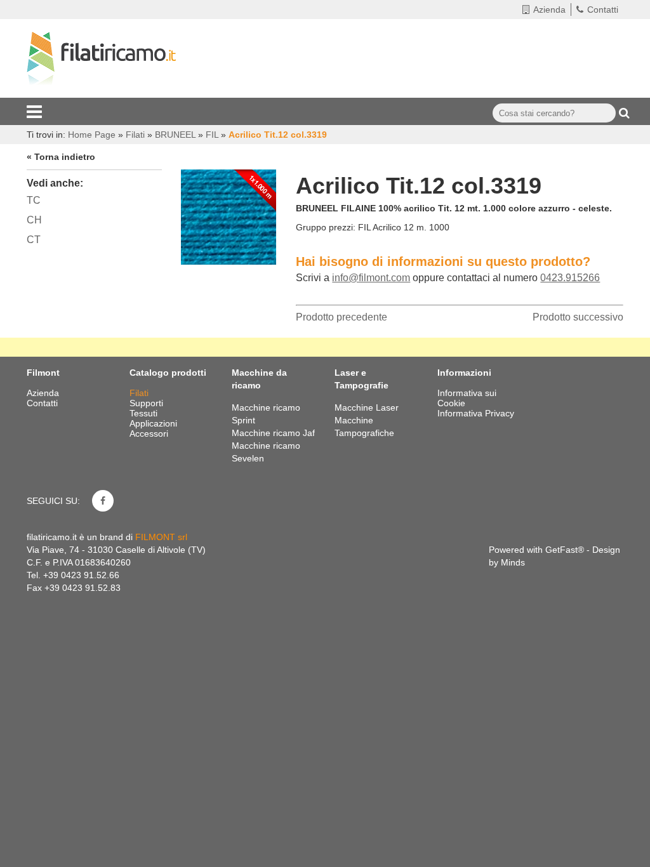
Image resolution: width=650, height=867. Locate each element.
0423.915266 (570, 277)
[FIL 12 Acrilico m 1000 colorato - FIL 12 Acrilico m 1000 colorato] (228, 214)
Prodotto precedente (341, 317)
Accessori (150, 433)
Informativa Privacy (475, 413)
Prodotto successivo (578, 317)
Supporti (147, 403)
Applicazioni (154, 423)
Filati (140, 393)
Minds (513, 562)
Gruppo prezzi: (325, 227)
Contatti (602, 9)
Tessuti (144, 413)
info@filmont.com (371, 277)
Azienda (549, 9)
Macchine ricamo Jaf (273, 433)
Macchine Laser (367, 407)
